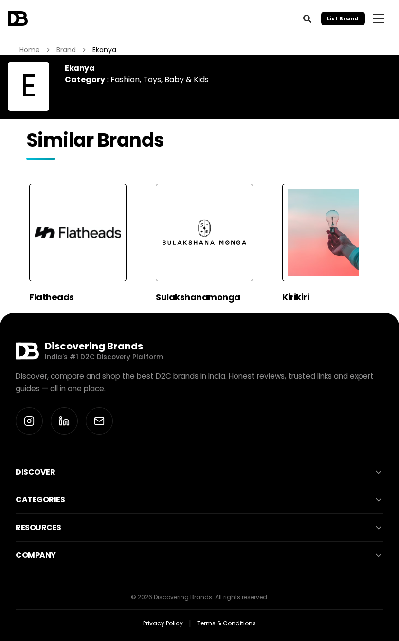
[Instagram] (29, 421)
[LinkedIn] (64, 421)
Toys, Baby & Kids (176, 79)
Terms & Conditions (226, 623)
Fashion (125, 79)
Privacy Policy (163, 623)
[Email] (99, 421)
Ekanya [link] (104, 50)
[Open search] (307, 18)
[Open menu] (378, 18)
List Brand (343, 18)
